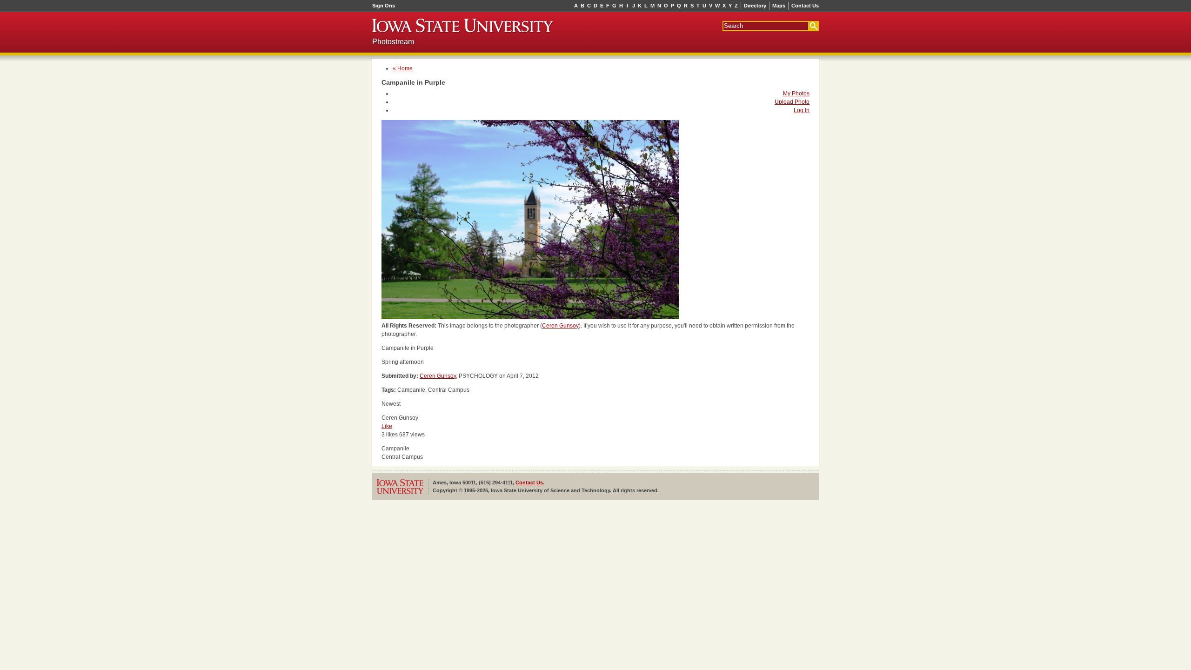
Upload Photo (792, 102)
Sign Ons (383, 5)
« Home (403, 68)
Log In (802, 110)
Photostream (393, 42)
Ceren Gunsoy (560, 325)
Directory (755, 5)
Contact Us (805, 5)
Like (386, 426)
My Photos (796, 93)
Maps (778, 5)
